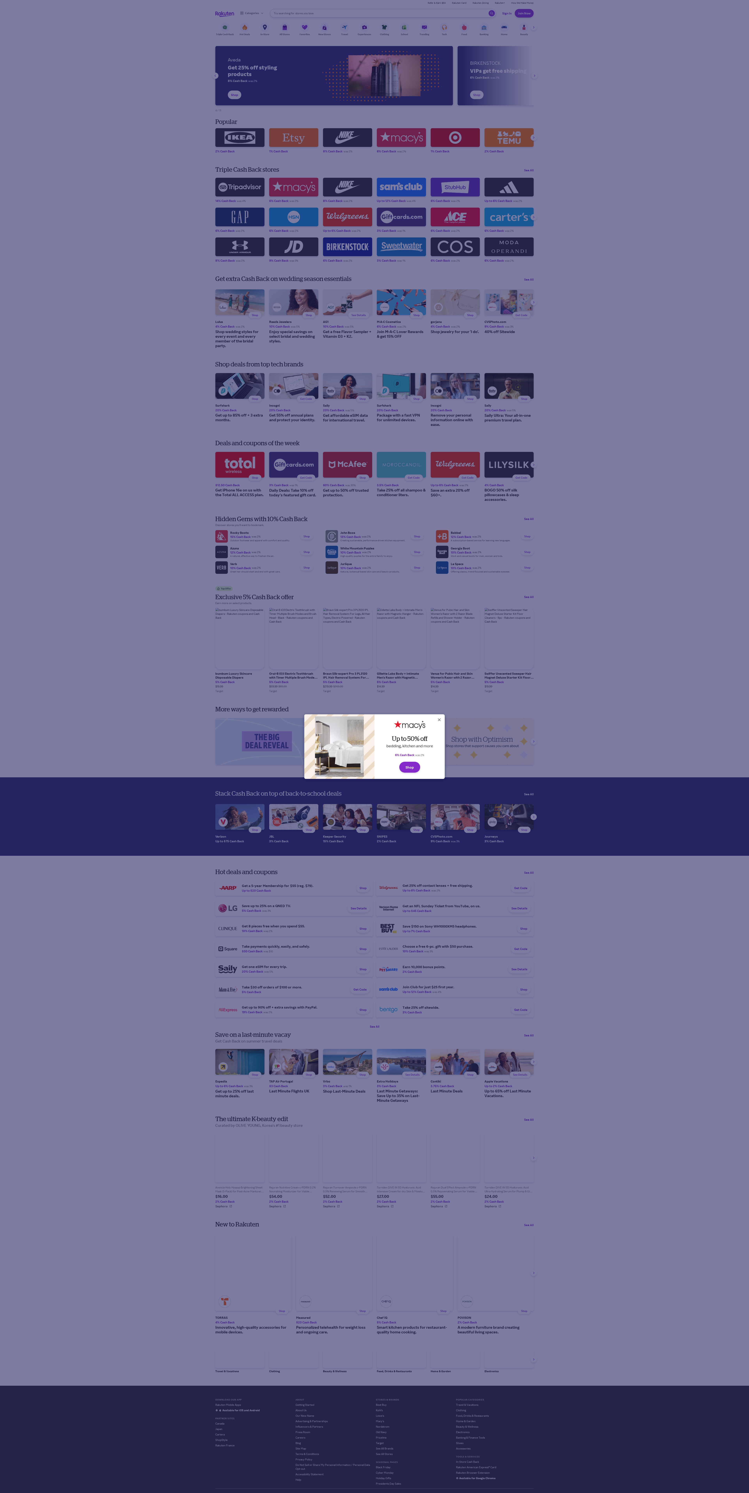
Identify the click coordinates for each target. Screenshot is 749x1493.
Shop (410, 767)
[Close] (439, 719)
